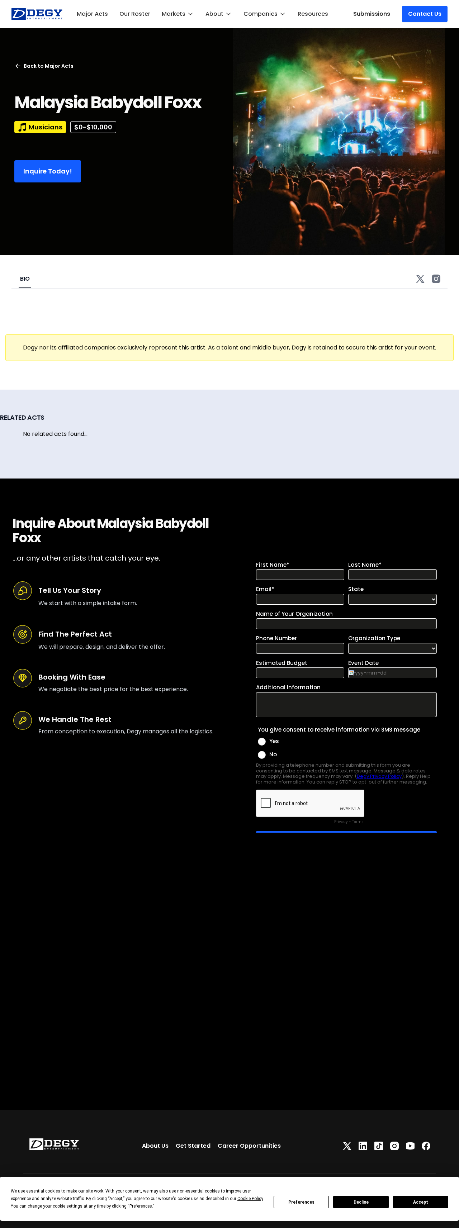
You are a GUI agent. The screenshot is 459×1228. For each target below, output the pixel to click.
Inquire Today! (47, 171)
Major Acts (92, 14)
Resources (313, 14)
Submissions (371, 14)
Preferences (301, 1202)
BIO (25, 279)
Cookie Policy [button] (250, 1198)
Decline (361, 1202)
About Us (155, 1146)
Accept (420, 1202)
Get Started (193, 1146)
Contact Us (424, 14)
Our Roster (134, 14)
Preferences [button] (140, 1206)
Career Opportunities (249, 1146)
